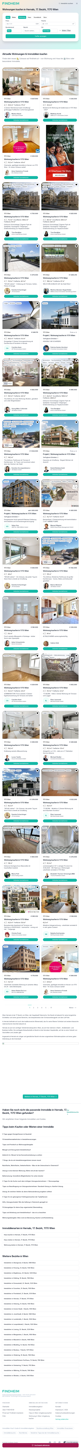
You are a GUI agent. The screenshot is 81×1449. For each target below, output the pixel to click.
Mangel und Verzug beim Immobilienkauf (16, 1150)
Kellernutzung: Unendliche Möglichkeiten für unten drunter (22, 1176)
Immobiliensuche (10, 1433)
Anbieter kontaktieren (21, 120)
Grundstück (37, 17)
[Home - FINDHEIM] (10, 3)
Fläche (43, 21)
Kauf (8, 17)
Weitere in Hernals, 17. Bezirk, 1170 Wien (40, 1097)
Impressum (59, 1410)
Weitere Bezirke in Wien (15, 1256)
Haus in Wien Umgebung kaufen (40, 1413)
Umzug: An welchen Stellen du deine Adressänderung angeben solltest (27, 1191)
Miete (14, 17)
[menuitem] (67, 1416)
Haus (29, 17)
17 (51, 1007)
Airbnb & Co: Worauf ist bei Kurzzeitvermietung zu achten (22, 1155)
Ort (42, 27)
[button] (7, 82)
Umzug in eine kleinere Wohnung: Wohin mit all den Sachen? (23, 1171)
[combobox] (14, 31)
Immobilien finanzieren (65, 1428)
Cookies (58, 1416)
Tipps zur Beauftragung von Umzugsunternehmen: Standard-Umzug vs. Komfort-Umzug (32, 1186)
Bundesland (10, 27)
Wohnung (22, 17)
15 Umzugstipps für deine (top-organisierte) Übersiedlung (22, 1207)
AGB (66, 1410)
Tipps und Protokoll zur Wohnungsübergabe (17, 1144)
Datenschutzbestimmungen (65, 1413)
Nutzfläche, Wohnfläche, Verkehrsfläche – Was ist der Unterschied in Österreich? (30, 1165)
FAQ (4, 1416)
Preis (7, 21)
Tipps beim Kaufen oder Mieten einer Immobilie (28, 1126)
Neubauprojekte (34, 1410)
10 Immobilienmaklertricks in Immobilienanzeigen (19, 1139)
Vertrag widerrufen (61, 1419)
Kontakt (58, 1407)
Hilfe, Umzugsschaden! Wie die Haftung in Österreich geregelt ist (25, 1202)
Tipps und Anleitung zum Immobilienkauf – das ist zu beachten (24, 1212)
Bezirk (26, 27)
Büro (45, 17)
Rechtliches (23, 1433)
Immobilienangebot (35, 1407)
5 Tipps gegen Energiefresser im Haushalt (17, 1134)
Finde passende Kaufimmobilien (12, 1394)
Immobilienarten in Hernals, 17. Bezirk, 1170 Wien (28, 1228)
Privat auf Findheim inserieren (12, 1413)
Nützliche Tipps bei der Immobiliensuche (45, 1433)
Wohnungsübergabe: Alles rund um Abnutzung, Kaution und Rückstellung (27, 1218)
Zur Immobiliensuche (73, 1112)
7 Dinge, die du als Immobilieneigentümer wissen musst (21, 1160)
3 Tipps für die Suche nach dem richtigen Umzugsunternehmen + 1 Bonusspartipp (30, 1181)
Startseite (5, 1407)
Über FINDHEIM (8, 1410)
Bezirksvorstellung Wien (45, 1428)
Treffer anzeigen (40, 36)
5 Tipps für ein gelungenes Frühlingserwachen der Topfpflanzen (24, 1197)
